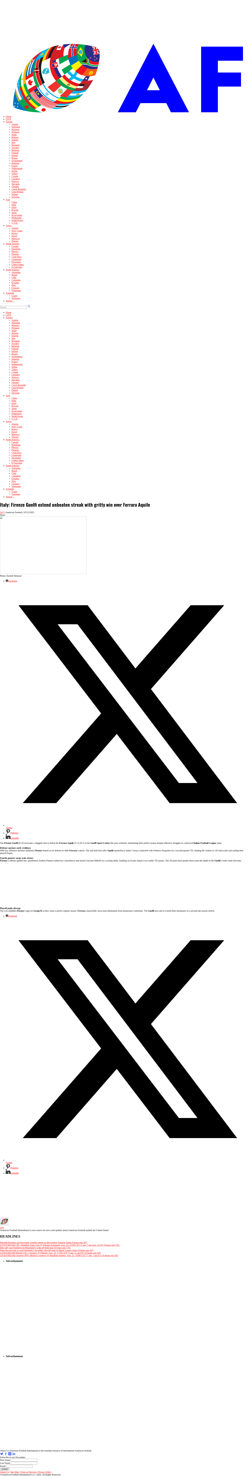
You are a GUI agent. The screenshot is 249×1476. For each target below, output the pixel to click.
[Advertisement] (86, 884)
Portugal (15, 132)
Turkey (15, 173)
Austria (15, 124)
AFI (2, 512)
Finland (15, 153)
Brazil (14, 275)
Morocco (16, 238)
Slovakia (15, 184)
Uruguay (16, 288)
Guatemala (16, 259)
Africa (9, 225)
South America (12, 269)
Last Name (5, 1463)
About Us (4, 1472)
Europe (9, 121)
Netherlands (17, 168)
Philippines (17, 218)
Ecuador (15, 282)
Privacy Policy (44, 1472)
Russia (15, 158)
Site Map (15, 1472)
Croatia (15, 176)
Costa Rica (16, 256)
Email (2, 1466)
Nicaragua (16, 262)
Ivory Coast (17, 231)
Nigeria (15, 241)
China (14, 202)
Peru (14, 285)
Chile (14, 277)
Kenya (15, 233)
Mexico (15, 251)
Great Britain (17, 192)
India (14, 205)
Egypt (14, 236)
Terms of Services (28, 1472)
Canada (15, 246)
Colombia (16, 280)
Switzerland (17, 160)
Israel (14, 207)
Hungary (16, 129)
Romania (16, 145)
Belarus (15, 137)
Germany (16, 179)
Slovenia (15, 197)
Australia (10, 293)
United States (18, 264)
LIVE (8, 119)
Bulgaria (15, 163)
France (15, 166)
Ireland (15, 155)
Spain (14, 134)
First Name (5, 1460)
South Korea (17, 220)
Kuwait (15, 210)
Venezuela (16, 290)
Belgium (15, 150)
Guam (14, 295)
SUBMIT (4, 1469)
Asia (8, 199)
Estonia (15, 140)
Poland (15, 194)
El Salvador (17, 267)
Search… (10, 301)
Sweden (15, 147)
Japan (14, 212)
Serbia (14, 171)
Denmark (16, 127)
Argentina (16, 272)
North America (12, 244)
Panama (15, 254)
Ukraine (15, 186)
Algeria (15, 228)
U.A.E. (15, 223)
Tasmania (16, 298)
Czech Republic (19, 189)
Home (8, 116)
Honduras (16, 249)
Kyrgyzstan (17, 215)
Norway (15, 181)
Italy (14, 142)
